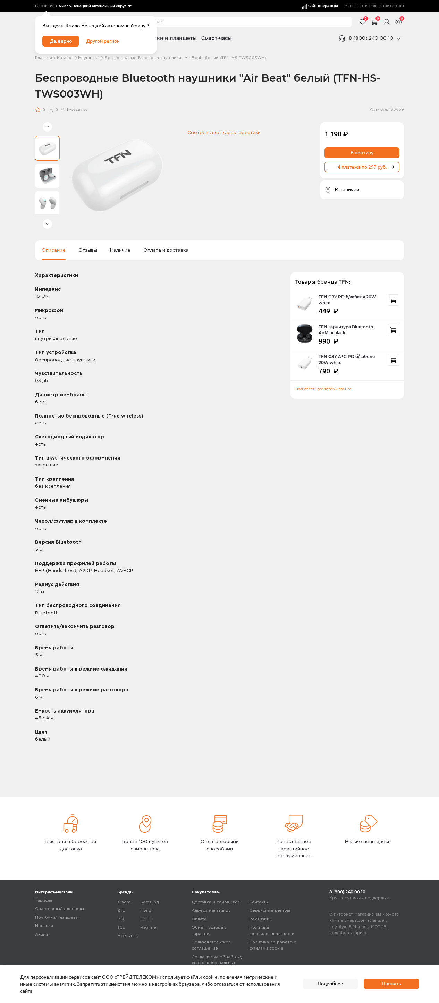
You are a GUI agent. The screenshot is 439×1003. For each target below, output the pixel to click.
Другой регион (103, 41)
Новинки (44, 926)
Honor (146, 910)
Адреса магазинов (211, 910)
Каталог (65, 58)
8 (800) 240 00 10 (371, 38)
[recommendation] (393, 300)
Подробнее (330, 983)
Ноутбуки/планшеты (56, 917)
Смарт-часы (216, 38)
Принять (391, 983)
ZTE (121, 910)
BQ (120, 919)
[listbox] (95, 6)
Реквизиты (260, 919)
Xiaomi (124, 902)
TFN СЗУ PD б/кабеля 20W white (347, 300)
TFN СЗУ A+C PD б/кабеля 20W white (347, 359)
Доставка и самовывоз (216, 902)
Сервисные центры (269, 910)
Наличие (120, 250)
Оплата (199, 919)
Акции (41, 934)
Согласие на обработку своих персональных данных (217, 963)
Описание (54, 250)
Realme (148, 927)
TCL (121, 927)
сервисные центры (386, 6)
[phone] (398, 38)
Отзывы (87, 250)
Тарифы (43, 900)
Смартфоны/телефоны (59, 909)
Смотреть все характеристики (224, 132)
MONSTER (127, 936)
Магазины (353, 6)
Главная (43, 58)
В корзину (362, 152)
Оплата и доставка (165, 250)
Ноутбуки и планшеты (168, 38)
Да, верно (61, 41)
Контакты (259, 902)
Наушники (89, 58)
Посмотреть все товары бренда (323, 389)
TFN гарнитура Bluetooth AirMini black (346, 329)
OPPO (146, 919)
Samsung (149, 902)
